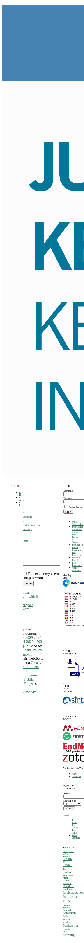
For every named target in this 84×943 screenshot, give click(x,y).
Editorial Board (76, 558)
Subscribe (76, 776)
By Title (74, 831)
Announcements (23, 517)
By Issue (74, 821)
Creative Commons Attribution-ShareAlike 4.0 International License (24, 669)
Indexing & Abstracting (27, 525)
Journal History (23, 529)
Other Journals (76, 836)
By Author (75, 826)
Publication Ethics (77, 546)
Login (23, 541)
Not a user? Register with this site (28, 596)
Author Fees (75, 533)
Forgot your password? (24, 607)
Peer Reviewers (77, 564)
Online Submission (77, 523)
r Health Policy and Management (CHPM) (24, 654)
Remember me (75, 507)
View (74, 773)
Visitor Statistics (76, 569)
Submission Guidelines (77, 528)
